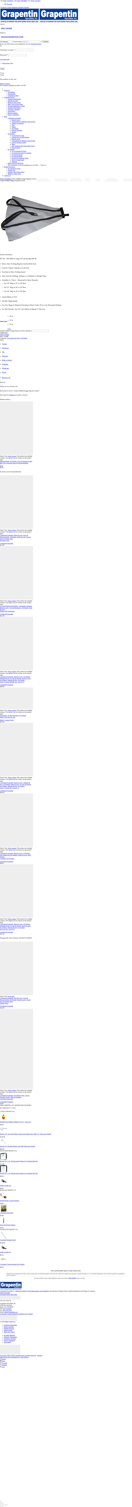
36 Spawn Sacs (4, 540)
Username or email (7, 50)
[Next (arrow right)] (2, 1506)
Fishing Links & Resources (16, 172)
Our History (11, 92)
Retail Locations (13, 113)
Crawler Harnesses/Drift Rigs (9, 606)
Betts (1, 466)
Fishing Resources (9, 167)
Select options (12, 456)
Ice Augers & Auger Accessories (21, 153)
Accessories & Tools (18, 135)
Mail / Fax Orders (9, 1332)
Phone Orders (8, 1330)
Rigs (22, 1095)
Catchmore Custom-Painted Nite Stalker (12, 1264)
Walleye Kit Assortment (7, 611)
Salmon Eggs (4, 1003)
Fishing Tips (11, 170)
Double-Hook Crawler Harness (9, 1200)
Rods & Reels (16, 148)
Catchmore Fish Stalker (7, 858)
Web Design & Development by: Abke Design (14, 1357)
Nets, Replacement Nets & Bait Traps (23, 146)
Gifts (13, 125)
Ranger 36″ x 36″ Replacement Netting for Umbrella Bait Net (19, 1173)
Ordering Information (14, 99)
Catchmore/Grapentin (14, 118)
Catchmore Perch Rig (6, 1099)
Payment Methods (9, 1335)
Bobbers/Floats (4, 461)
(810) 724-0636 (8, 1)
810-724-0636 (7, 1308)
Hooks (14, 127)
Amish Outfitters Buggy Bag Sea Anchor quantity (15, 331)
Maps (13, 144)
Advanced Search (36, 44)
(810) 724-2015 (35, 1)
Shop (5, 116)
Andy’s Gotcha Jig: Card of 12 (9, 788)
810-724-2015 (7, 1310)
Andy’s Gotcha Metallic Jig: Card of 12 (12, 682)
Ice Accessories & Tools (19, 151)
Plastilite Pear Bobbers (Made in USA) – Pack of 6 (15, 1122)
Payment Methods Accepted (16, 106)
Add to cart (4, 333)
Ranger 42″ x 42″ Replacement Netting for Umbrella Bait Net (19, 1161)
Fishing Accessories (18, 123)
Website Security (13, 101)
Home (2, 179)
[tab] (6, 378)
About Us (7, 90)
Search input (18, 41)
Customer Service (9, 97)
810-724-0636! (51, 165)
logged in (12, 395)
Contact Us (7, 175)
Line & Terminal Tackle (19, 142)
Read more (11, 996)
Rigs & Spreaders (17, 130)
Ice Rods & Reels (17, 156)
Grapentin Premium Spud (8, 1240)
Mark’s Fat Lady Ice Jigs (7, 717)
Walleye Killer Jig (5, 1185)
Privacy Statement (13, 115)
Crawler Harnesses (15, 608)
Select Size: (3, 321)
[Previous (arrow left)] (1, 1506)
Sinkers (14, 132)
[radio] (11, 316)
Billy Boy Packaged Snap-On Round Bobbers (14, 463)
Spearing (14, 161)
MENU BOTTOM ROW (15, 163)
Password (4, 55)
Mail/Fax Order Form (14, 174)
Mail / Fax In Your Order (15, 104)
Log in (2, 68)
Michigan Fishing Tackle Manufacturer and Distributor (32, 1291)
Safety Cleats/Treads (18, 160)
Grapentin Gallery (13, 95)
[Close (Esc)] (1, 1501)
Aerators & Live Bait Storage (20, 137)
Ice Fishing (15, 128)
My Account (8, 4)
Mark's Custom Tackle (7, 720)
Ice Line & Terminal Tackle (20, 158)
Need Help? (7, 1342)
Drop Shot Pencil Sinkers (7, 1225)
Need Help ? (11, 111)
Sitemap (39, 1355)
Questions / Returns (14, 109)
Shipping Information (14, 108)
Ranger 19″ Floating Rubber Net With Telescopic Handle (17, 1146)
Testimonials (11, 94)
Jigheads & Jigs (4, 678)
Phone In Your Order (14, 102)
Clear (9, 329)
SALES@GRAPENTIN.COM (12, 37)
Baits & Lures (16, 120)
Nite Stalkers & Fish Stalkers (9, 855)
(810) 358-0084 (22, 1)
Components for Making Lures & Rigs (23, 122)
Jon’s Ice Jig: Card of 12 (7, 929)
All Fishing (11, 134)
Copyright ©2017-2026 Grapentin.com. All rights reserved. (18, 1355)
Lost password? (5, 59)
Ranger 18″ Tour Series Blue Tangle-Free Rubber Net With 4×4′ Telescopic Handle (25, 1134)
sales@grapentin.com (10, 1312)
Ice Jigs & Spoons (17, 155)
